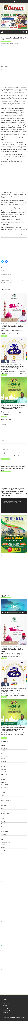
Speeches (3, 834)
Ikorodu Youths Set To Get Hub (21, 279)
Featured (3, 790)
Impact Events (4, 797)
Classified (3, 761)
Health (2, 795)
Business (3, 758)
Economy (3, 777)
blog (3, 274)
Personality (9, 274)
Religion (3, 829)
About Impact (6, 1003)
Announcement (4, 748)
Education (3, 782)
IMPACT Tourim (5, 803)
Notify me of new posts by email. (10, 455)
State (2, 839)
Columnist (3, 766)
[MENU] (26, 32)
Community (3, 771)
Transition (3, 847)
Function (3, 792)
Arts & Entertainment (6, 751)
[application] (14, 505)
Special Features (5, 831)
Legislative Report (5, 813)
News (5, 274)
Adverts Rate (6, 1007)
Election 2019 (4, 784)
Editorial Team (6, 1010)
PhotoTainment (5, 824)
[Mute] (23, 612)
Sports (2, 837)
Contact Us (5, 1008)
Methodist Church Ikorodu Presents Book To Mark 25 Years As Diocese (6, 281)
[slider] (12, 612)
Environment (4, 787)
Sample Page (6, 1012)
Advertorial (3, 745)
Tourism (3, 844)
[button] (14, 8)
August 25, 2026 (5, 323)
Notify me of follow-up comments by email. (13, 453)
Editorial (3, 779)
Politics (2, 826)
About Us (5, 1005)
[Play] (2, 612)
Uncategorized (4, 850)
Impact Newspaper (15, 43)
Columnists (3, 769)
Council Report (4, 774)
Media (2, 816)
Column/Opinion (5, 764)
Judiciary (3, 811)
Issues (2, 808)
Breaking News (4, 756)
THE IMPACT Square (6, 842)
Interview (3, 805)
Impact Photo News (6, 800)
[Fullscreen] (25, 612)
